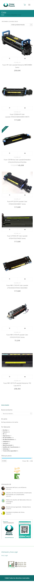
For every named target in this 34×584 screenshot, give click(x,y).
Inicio (2, 15)
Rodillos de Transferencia (10, 447)
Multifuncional (7, 445)
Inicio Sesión (5, 405)
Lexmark (5, 443)
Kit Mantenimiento (8, 439)
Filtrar (4, 461)
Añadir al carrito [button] (9, 59)
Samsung (5, 449)
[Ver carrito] (24, 4)
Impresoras (6, 436)
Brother (5, 430)
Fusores (16, 62)
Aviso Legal (4, 555)
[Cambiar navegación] (29, 4)
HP (19, 62)
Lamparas (6, 441)
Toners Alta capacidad (9, 451)
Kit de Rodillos (7, 437)
